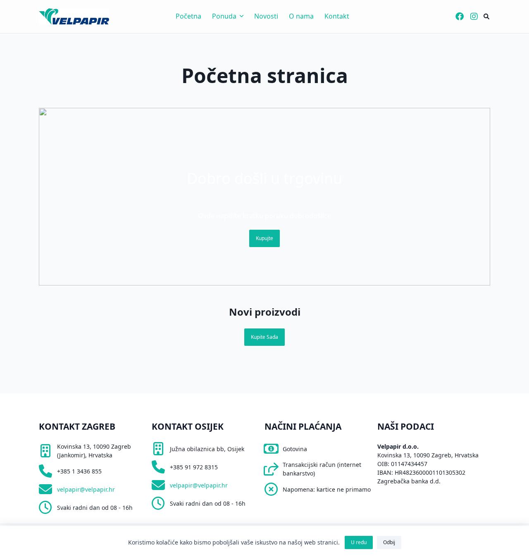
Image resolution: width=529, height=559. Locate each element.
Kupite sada (264, 336)
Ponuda (224, 16)
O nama (301, 16)
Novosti (266, 16)
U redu (359, 542)
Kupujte (264, 238)
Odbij (389, 542)
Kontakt (336, 16)
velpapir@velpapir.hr (86, 489)
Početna (188, 16)
